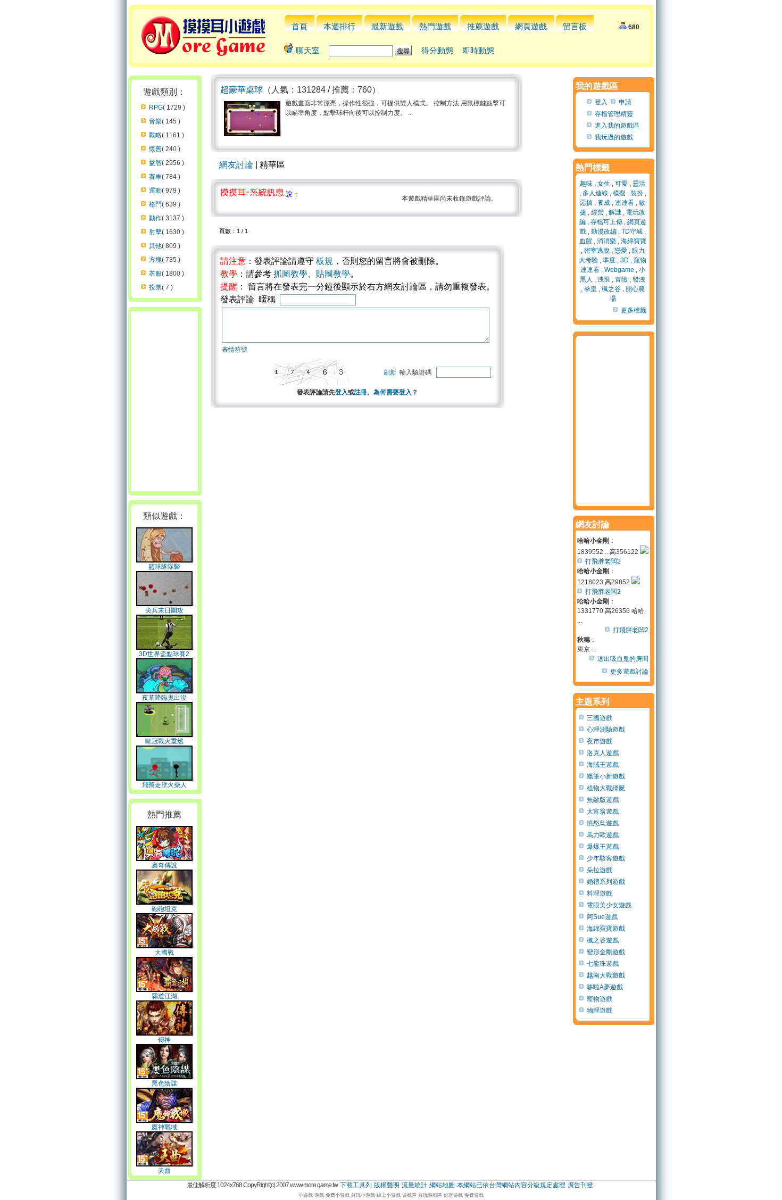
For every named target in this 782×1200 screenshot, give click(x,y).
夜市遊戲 (599, 741)
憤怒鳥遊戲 (603, 823)
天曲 (164, 1170)
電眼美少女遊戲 (609, 905)
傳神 (164, 1040)
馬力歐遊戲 (603, 835)
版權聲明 (387, 1185)
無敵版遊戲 (603, 800)
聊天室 (308, 50)
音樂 (155, 121)
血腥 (585, 241)
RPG (156, 107)
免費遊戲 (474, 1195)
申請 (625, 102)
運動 (155, 190)
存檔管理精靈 (614, 114)
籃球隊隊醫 (164, 566)
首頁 (299, 26)
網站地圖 (442, 1185)
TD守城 (632, 231)
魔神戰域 (164, 1127)
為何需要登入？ (395, 392)
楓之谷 (611, 289)
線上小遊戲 (389, 1195)
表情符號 (234, 349)
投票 (155, 287)
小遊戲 (305, 1195)
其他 (155, 246)
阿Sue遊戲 (602, 917)
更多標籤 (633, 310)
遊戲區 (409, 1195)
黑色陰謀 (164, 1083)
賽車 (155, 176)
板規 (324, 261)
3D (624, 260)
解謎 (615, 212)
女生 (603, 183)
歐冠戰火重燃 (164, 741)
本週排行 (339, 26)
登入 (341, 392)
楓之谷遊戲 (603, 940)
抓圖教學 (290, 273)
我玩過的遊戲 (614, 137)
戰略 (155, 135)
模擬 (619, 193)
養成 (603, 202)
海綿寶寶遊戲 (606, 928)
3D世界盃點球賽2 (164, 654)
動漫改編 (604, 231)
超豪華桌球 (241, 89)
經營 (597, 212)
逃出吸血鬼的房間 (622, 659)
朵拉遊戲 (599, 870)
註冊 (360, 392)
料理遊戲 (599, 893)
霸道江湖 (164, 996)
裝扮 (636, 193)
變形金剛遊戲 (606, 952)
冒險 (621, 279)
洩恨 (603, 279)
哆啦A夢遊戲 (605, 987)
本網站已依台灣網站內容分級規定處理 (511, 1185)
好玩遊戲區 (430, 1195)
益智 (155, 163)
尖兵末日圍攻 (164, 610)
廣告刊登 (580, 1185)
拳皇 (590, 289)
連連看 (624, 202)
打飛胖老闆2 (603, 561)
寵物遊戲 (599, 999)
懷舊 (155, 149)
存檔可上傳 (606, 222)
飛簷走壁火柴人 (164, 785)
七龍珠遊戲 (603, 963)
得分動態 (437, 50)
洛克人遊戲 (603, 753)
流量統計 (414, 1185)
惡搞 (586, 202)
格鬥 (155, 204)
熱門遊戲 (435, 26)
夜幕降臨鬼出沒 (164, 697)
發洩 (639, 279)
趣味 (586, 183)
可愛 (621, 183)
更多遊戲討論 (629, 671)
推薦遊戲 (483, 26)
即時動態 (478, 50)
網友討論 (236, 164)
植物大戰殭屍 (606, 788)
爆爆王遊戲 (603, 846)
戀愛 (620, 250)
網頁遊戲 (531, 26)
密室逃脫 (597, 250)
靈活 (639, 183)
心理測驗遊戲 (606, 729)
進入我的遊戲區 (617, 125)
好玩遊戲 (453, 1195)
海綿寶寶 (633, 241)
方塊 (155, 259)
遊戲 (319, 1195)
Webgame (619, 270)
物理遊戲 (599, 1010)
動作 (155, 218)
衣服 (155, 273)
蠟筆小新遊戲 (606, 776)
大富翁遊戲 (603, 811)
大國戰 (164, 952)
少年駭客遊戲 (606, 858)
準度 (609, 260)
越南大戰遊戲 (606, 975)
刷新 (390, 372)
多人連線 (595, 193)
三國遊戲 (599, 718)
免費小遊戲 (338, 1195)
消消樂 (606, 241)
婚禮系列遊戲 (606, 881)
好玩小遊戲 (363, 1195)
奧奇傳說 (164, 865)
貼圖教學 (333, 273)
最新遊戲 (387, 26)
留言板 (575, 26)
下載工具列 (356, 1185)
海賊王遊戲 (603, 764)
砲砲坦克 (164, 909)
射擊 (155, 232)
